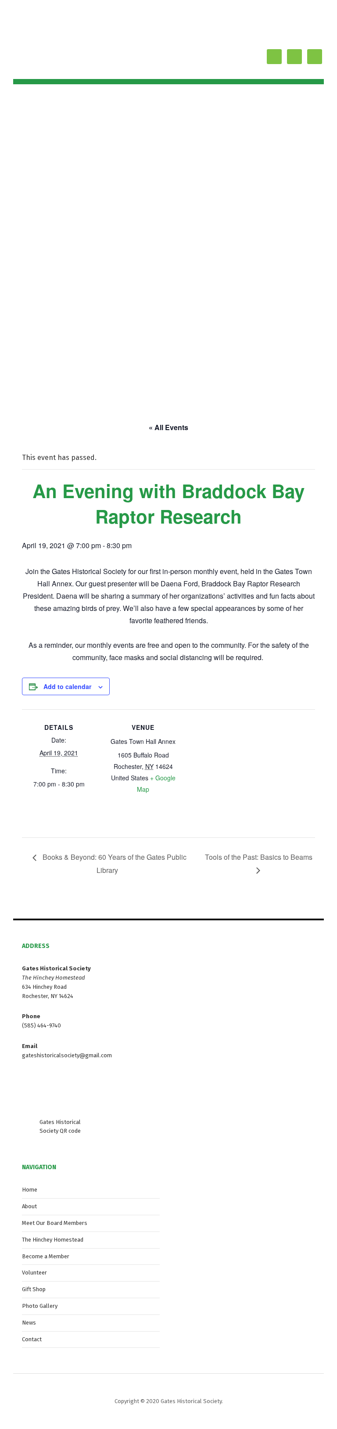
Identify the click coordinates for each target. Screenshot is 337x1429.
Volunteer (34, 1272)
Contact (32, 1339)
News (29, 1322)
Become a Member (45, 1256)
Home (29, 1189)
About (29, 1206)
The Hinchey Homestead (52, 1239)
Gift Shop (34, 1289)
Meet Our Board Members (54, 1223)
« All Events (168, 427)
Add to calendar (67, 686)
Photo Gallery (39, 1306)
